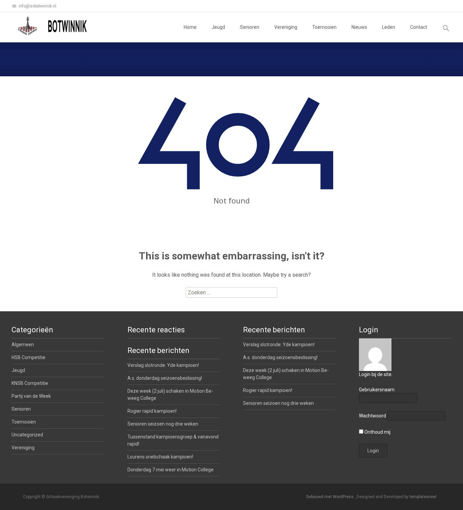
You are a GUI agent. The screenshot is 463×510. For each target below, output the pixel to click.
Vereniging (285, 27)
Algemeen (23, 344)
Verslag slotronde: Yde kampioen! (279, 344)
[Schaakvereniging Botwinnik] (53, 25)
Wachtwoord (372, 415)
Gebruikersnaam (377, 389)
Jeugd (218, 27)
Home (190, 27)
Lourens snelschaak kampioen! (160, 456)
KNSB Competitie (30, 383)
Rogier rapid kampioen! (267, 390)
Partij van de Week (31, 396)
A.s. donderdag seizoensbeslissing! (280, 357)
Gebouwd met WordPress (330, 496)
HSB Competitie (28, 357)
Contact (418, 27)
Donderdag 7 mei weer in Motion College (170, 469)
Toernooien (324, 27)
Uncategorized (27, 434)
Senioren (249, 27)
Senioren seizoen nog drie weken (278, 403)
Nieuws (359, 27)
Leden (388, 27)
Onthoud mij (376, 432)
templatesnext (423, 496)
